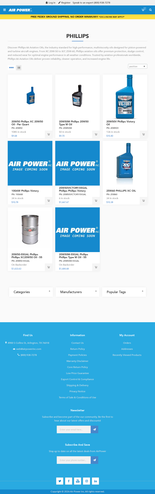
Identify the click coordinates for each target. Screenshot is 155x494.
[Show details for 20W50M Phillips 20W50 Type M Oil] (77, 97)
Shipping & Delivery (77, 385)
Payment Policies (77, 355)
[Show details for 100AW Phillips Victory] (30, 163)
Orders (127, 343)
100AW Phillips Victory (25, 191)
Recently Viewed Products (127, 355)
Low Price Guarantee (77, 373)
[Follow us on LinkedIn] (95, 481)
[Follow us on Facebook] (68, 481)
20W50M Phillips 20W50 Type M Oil (74, 123)
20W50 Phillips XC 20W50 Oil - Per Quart (27, 123)
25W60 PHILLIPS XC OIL (121, 191)
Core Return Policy (77, 367)
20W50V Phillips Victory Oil (120, 123)
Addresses (127, 349)
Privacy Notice (77, 391)
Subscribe (94, 429)
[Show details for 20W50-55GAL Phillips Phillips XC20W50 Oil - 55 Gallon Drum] (30, 229)
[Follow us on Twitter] (59, 481)
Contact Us (77, 343)
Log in (52, 2)
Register (66, 2)
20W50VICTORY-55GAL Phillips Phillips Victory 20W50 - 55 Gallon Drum (74, 190)
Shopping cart (144, 8)
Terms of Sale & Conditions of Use (77, 397)
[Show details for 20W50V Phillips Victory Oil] (125, 97)
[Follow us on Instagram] (86, 481)
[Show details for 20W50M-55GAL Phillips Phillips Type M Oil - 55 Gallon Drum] (77, 229)
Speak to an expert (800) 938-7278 (91, 2)
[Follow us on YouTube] (77, 481)
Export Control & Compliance (77, 379)
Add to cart (48, 134)
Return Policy (77, 349)
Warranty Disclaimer (77, 361)
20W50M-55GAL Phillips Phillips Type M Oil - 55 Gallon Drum (73, 257)
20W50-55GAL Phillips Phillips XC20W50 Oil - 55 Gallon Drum (27, 257)
